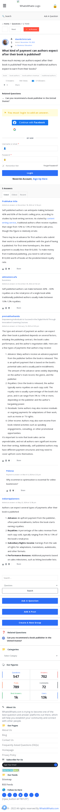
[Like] (11, 38)
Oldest (14, 194)
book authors (15, 75)
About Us (7, 730)
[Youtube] (20, 795)
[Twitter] (10, 795)
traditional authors (49, 75)
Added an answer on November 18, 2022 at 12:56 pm (21, 205)
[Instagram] (26, 795)
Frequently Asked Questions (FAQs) (20, 745)
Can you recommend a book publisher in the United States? (29, 99)
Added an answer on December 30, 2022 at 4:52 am (21, 284)
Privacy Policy (9, 755)
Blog (4, 735)
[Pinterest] (31, 795)
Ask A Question (51, 16)
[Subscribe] (55, 764)
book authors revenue (30, 75)
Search (8, 16)
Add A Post (30, 611)
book (5, 75)
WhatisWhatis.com (49, 808)
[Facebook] (4, 795)
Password (7, 155)
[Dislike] (11, 46)
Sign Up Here (40, 178)
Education (28, 45)
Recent (23, 194)
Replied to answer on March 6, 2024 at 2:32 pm (23, 475)
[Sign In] (55, 6)
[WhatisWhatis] (29, 6)
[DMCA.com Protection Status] (10, 770)
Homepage (8, 750)
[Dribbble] (15, 795)
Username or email (10, 144)
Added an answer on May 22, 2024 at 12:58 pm (19, 502)
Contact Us (8, 740)
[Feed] (37, 795)
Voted (6, 194)
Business (20, 45)
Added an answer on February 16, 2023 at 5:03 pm (20, 326)
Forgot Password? (51, 165)
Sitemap (7, 779)
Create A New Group (30, 622)
